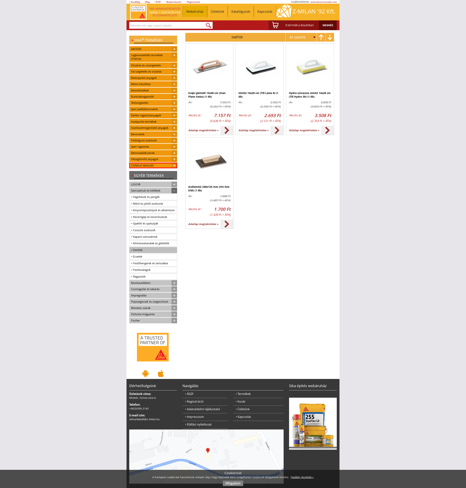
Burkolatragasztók (142, 96)
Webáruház (195, 11)
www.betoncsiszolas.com (324, 1)
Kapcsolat (264, 11)
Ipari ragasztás (140, 146)
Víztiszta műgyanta (143, 314)
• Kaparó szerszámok (144, 236)
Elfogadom (233, 483)
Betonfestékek (140, 90)
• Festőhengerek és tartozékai (149, 263)
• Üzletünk (243, 409)
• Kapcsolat (243, 417)
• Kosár (241, 401)
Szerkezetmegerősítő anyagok (149, 128)
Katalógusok (240, 11)
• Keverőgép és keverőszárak (149, 217)
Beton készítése (141, 84)
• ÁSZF (157, 1)
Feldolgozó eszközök (144, 140)
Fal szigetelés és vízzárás (146, 71)
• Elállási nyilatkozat (198, 424)
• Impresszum (194, 417)
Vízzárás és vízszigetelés (146, 65)
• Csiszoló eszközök (143, 230)
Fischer (135, 320)
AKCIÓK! (136, 49)
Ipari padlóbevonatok (144, 109)
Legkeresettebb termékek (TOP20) (147, 57)
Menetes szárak (141, 308)
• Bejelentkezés (173, 1)
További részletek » (302, 477)
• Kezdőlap (134, 1)
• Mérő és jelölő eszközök (147, 203)
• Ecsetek (136, 256)
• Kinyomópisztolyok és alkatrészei (153, 210)
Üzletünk (217, 11)
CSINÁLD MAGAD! (142, 165)
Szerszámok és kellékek (145, 190)
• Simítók (137, 250)
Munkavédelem (141, 283)
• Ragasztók (138, 276)
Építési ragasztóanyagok (146, 115)
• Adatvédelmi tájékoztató (202, 409)
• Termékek (243, 394)
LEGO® (135, 184)
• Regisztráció (193, 1)
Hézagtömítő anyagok (144, 159)
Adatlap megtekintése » (203, 130)
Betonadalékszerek (143, 153)
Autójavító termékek (144, 121)
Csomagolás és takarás (145, 289)
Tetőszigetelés (139, 103)
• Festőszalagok (141, 270)
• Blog (147, 1)
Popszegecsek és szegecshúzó (149, 301)
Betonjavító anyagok (144, 78)
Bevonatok (138, 134)
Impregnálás (139, 295)
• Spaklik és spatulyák (144, 223)
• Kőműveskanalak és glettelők (150, 243)
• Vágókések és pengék (145, 197)
